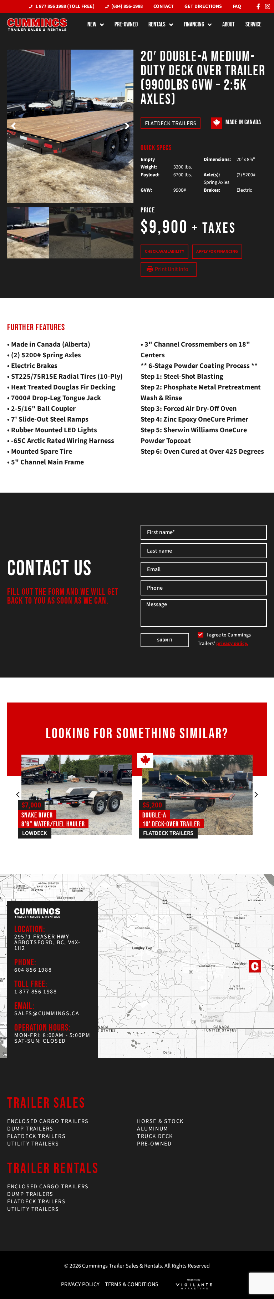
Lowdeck (34, 833)
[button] (13, 126)
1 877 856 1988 (35, 992)
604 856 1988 (33, 970)
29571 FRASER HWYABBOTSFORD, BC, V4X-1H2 (47, 942)
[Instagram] (267, 6)
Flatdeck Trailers (170, 123)
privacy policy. (232, 643)
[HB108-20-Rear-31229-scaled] (70, 126)
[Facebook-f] (258, 6)
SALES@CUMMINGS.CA (46, 1013)
